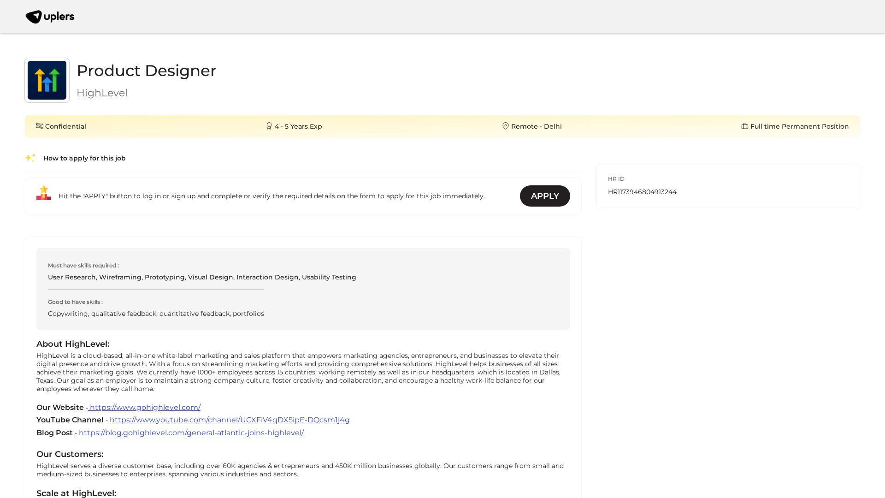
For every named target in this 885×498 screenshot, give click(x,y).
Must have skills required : (83, 265)
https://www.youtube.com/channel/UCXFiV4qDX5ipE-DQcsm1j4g (229, 419)
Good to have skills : (75, 301)
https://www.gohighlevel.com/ (144, 407)
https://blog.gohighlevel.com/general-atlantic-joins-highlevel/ (190, 432)
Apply (545, 196)
